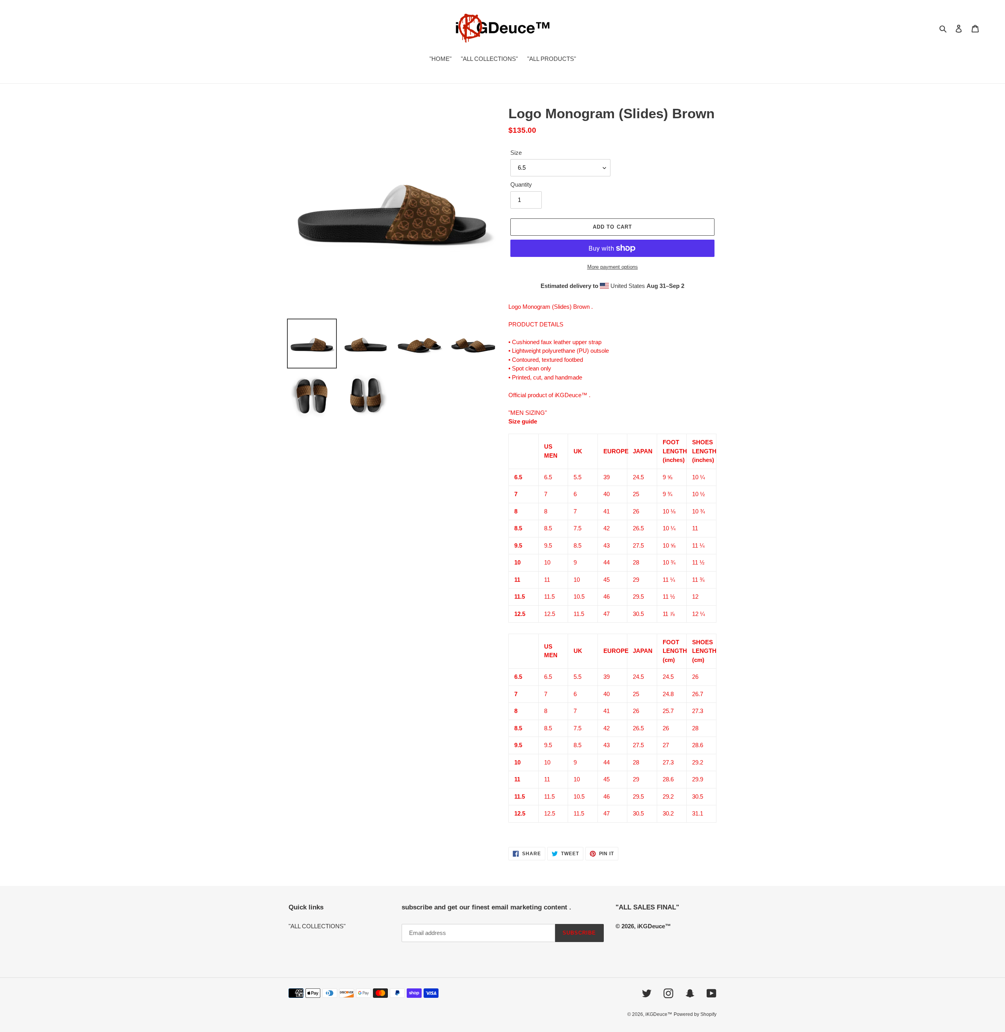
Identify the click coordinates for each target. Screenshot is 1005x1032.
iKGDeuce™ (658, 1014)
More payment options (612, 267)
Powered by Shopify (695, 1014)
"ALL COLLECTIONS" (317, 926)
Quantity (521, 184)
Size (516, 152)
